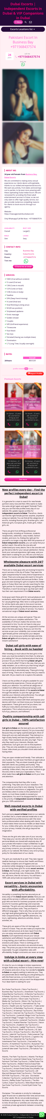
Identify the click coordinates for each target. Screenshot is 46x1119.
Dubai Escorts (10, 177)
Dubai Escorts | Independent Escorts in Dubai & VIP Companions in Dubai (23, 11)
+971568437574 (29, 57)
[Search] (26, 22)
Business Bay (31, 174)
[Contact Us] (30, 22)
